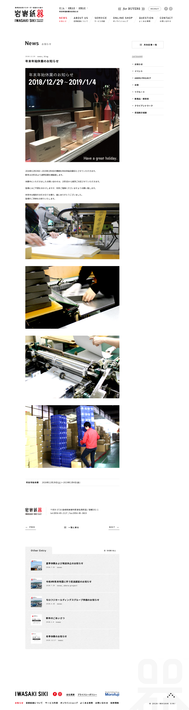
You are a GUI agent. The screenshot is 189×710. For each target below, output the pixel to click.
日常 (137, 85)
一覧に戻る (73, 527)
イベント (139, 71)
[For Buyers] (131, 9)
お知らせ (71, 8)
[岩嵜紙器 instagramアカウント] (171, 9)
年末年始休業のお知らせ (42, 61)
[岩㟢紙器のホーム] (29, 20)
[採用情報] (154, 10)
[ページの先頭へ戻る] (171, 695)
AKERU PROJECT (143, 78)
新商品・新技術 (142, 98)
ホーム (61, 8)
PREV (32, 527)
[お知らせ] (32, 43)
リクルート (140, 91)
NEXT (112, 527)
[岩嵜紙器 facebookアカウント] (166, 9)
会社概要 (70, 695)
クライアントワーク (144, 105)
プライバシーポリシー (87, 695)
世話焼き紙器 (141, 112)
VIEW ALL (111, 550)
